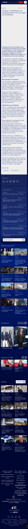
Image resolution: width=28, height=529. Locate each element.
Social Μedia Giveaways (18, 523)
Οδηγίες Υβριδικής (23, 522)
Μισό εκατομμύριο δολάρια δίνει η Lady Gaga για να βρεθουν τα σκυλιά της (7, 279)
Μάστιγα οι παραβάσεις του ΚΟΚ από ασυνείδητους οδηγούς (20, 415)
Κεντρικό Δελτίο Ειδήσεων (7, 367)
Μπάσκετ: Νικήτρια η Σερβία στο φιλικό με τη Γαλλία (13, 194)
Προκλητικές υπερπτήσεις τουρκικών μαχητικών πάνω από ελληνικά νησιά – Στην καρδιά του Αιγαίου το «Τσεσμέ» (20, 262)
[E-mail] (14, 181)
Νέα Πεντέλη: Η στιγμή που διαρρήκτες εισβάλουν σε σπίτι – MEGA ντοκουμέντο (7, 415)
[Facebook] (3, 181)
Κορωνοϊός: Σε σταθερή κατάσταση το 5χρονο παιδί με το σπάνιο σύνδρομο (20, 279)
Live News (20, 348)
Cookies (3, 520)
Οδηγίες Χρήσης (22, 519)
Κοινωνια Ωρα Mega (7, 348)
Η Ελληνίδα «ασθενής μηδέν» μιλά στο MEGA (7, 311)
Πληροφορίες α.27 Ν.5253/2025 (20, 520)
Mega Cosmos (8, 523)
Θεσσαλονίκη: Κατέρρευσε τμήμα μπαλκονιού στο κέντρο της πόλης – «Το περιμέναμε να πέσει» (7, 398)
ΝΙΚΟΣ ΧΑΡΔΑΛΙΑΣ (14, 170)
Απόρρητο (27, 526)
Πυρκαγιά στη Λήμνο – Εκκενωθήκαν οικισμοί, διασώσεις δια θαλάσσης (20, 431)
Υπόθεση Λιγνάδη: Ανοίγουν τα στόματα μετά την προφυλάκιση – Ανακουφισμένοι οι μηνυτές (20, 312)
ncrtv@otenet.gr (20, 494)
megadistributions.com (14, 525)
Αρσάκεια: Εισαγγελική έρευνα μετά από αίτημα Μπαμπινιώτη (6, 295)
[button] (25, 2)
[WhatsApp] (10, 181)
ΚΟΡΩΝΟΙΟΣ (5, 170)
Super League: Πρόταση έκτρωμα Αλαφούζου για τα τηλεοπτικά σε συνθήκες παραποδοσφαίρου (13, 214)
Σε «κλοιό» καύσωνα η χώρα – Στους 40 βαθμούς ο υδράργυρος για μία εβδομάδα (7, 431)
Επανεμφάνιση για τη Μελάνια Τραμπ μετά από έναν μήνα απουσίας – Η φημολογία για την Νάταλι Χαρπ (13, 228)
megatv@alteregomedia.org (20, 485)
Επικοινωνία (3, 522)
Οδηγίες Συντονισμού (12, 522)
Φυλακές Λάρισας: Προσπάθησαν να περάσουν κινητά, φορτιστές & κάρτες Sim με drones (20, 398)
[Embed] (17, 181)
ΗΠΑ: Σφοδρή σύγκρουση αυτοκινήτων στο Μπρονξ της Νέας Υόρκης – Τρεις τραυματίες (13, 221)
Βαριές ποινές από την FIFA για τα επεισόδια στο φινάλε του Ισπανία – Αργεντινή (12, 200)
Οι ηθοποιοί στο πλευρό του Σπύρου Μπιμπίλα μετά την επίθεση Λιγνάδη (7, 261)
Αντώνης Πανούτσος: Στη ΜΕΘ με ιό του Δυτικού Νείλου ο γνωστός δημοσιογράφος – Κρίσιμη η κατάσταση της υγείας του (20, 449)
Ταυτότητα (9, 520)
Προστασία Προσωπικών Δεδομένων (9, 519)
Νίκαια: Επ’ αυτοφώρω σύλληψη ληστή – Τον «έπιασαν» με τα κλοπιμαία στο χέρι (7, 448)
